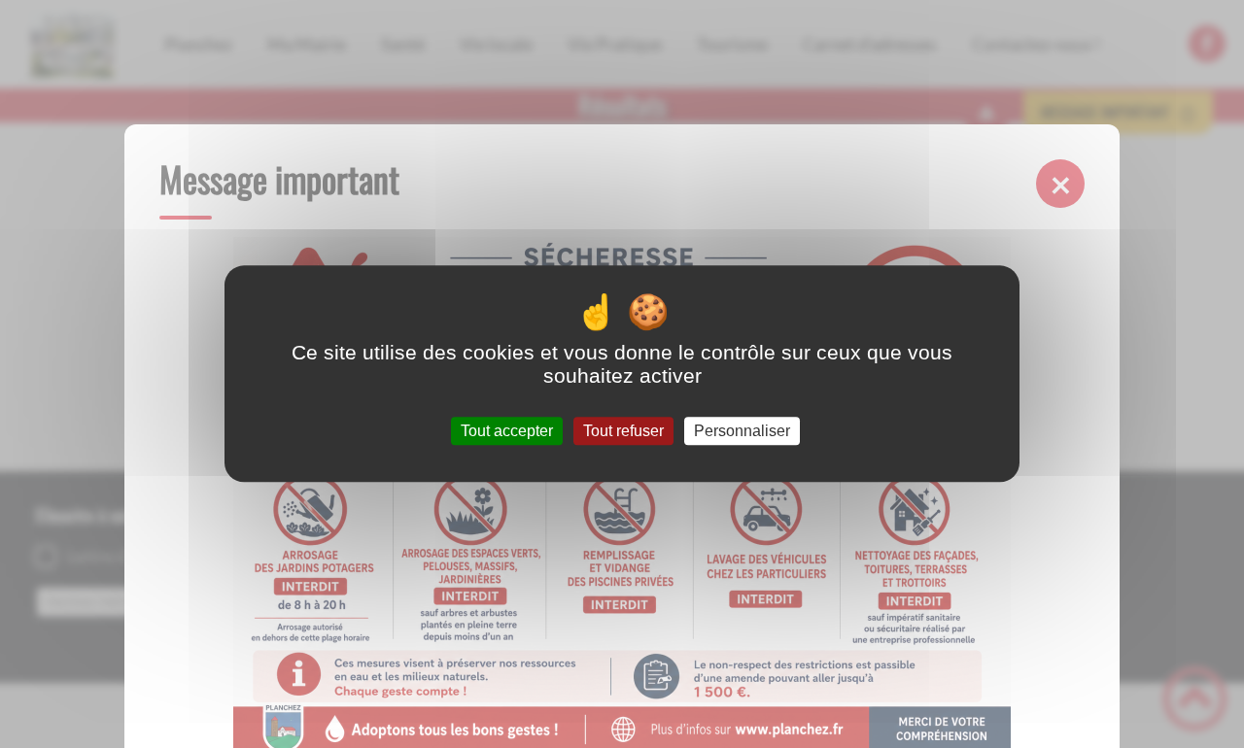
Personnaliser (742, 431)
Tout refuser (623, 431)
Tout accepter (507, 431)
